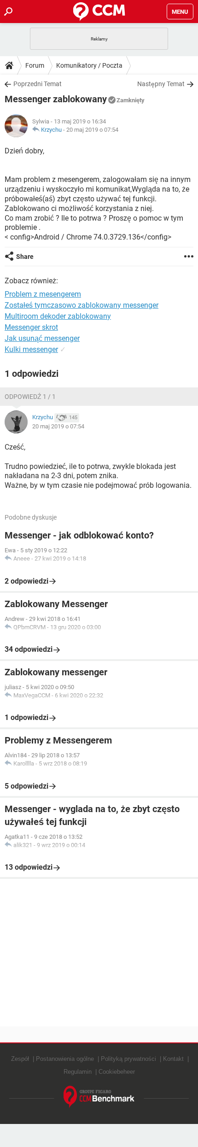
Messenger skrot (31, 327)
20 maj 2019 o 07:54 (92, 129)
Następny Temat (161, 84)
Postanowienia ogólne (65, 1058)
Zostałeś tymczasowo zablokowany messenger (81, 305)
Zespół (20, 1058)
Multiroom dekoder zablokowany (58, 316)
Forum (34, 65)
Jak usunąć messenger (42, 338)
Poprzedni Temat (37, 84)
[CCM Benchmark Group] (99, 1097)
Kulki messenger (31, 349)
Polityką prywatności (128, 1058)
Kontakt (173, 1058)
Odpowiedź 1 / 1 (30, 396)
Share (25, 256)
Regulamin (78, 1071)
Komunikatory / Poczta (89, 65)
